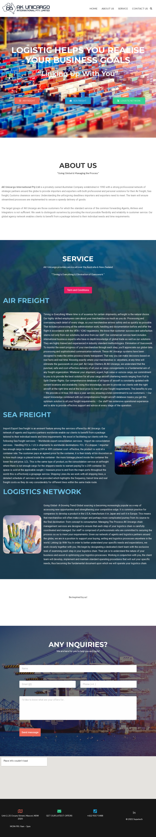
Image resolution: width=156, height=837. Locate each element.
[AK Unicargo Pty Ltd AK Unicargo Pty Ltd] (26, 8)
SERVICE (123, 8)
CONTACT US (140, 8)
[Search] (151, 8)
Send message (30, 732)
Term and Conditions (78, 290)
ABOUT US (108, 8)
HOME (93, 8)
